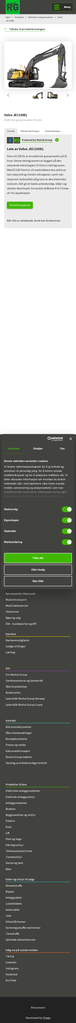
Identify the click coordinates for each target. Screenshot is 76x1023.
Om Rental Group (16, 675)
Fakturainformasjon (18, 751)
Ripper (10, 892)
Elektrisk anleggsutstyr (20, 797)
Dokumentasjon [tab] (52, 131)
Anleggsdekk (14, 898)
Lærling (10, 652)
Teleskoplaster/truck (19, 851)
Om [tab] (62, 448)
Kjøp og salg (13, 618)
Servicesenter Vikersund (20, 594)
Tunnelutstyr (14, 857)
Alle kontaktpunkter (18, 727)
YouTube (11, 980)
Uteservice (12, 612)
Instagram (12, 968)
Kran (8, 827)
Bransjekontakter (16, 739)
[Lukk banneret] (70, 439)
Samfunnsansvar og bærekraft (24, 681)
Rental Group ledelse (19, 757)
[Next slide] (67, 95)
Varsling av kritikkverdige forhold (26, 763)
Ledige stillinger (16, 646)
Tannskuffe (12, 934)
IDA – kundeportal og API (21, 624)
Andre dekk (13, 910)
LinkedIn (11, 962)
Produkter (19, 17)
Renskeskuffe (14, 886)
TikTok (10, 956)
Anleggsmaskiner (16, 803)
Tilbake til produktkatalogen (26, 29)
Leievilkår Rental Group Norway (25, 699)
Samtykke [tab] (14, 448)
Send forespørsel (20, 205)
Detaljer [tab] (38, 448)
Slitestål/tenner (16, 922)
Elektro (10, 821)
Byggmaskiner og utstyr (21, 815)
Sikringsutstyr (15, 845)
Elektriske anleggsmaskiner (40, 17)
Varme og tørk (14, 863)
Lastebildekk (14, 904)
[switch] (67, 520)
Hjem (8, 17)
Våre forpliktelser (16, 687)
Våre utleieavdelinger (19, 733)
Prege (46, 1018)
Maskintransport (16, 600)
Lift (8, 833)
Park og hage (14, 839)
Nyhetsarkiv (13, 693)
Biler (8, 869)
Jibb (8, 916)
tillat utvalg (38, 569)
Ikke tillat (38, 581)
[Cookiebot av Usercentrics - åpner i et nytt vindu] (48, 439)
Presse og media (16, 745)
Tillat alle (38, 557)
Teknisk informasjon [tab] (29, 131)
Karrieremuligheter (18, 640)
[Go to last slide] (8, 95)
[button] (38, 95)
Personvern (38, 1008)
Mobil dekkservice (17, 606)
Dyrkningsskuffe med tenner (23, 928)
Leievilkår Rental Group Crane (24, 705)
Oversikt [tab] (11, 131)
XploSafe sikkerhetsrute (21, 940)
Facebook (11, 974)
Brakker (11, 809)
